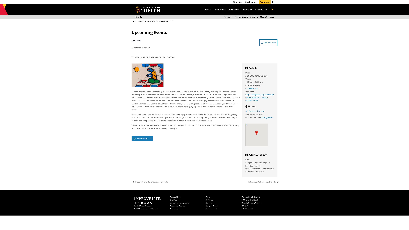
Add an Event (269, 42)
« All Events (137, 41)
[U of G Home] (133, 21)
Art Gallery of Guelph (255, 111)
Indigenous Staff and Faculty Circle (262, 182)
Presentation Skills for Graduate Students (151, 182)
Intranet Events (252, 88)
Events (140, 21)
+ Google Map (266, 117)
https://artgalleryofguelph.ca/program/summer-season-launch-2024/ (259, 97)
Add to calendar (142, 138)
